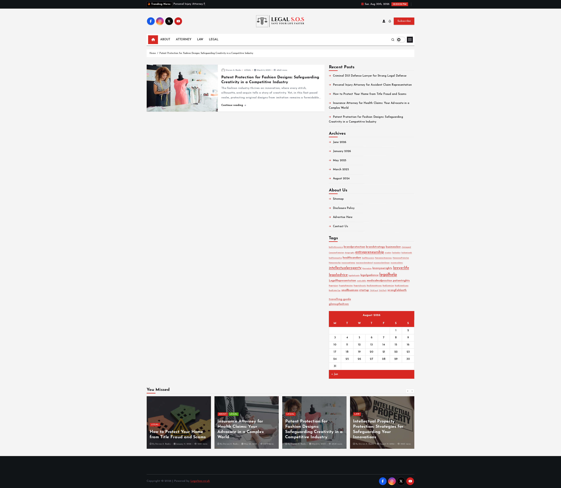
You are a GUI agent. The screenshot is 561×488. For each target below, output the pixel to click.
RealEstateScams (401, 286)
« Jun (334, 374)
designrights (349, 253)
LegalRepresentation (342, 280)
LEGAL (213, 39)
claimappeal (406, 247)
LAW (200, 39)
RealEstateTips (335, 290)
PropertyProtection (346, 286)
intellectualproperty (345, 268)
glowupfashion (339, 304)
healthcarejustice (335, 258)
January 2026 (342, 151)
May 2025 (339, 160)
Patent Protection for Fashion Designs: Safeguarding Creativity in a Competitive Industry (206, 53)
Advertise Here (343, 217)
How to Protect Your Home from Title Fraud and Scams (369, 94)
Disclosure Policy (344, 208)
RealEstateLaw (388, 286)
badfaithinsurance (336, 247)
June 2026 (339, 142)
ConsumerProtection (336, 253)
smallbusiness (350, 290)
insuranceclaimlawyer (382, 263)
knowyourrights (382, 268)
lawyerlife (401, 268)
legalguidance (370, 275)
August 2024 (341, 178)
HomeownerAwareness (383, 258)
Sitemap (338, 199)
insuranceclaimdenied (364, 263)
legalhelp (388, 275)
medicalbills (361, 281)
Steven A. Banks (233, 70)
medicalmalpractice (379, 280)
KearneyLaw (367, 268)
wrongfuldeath (397, 290)
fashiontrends (406, 253)
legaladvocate (354, 275)
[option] (179, 422)
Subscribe (404, 21)
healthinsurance (368, 258)
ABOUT (165, 39)
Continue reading (232, 105)
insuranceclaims (397, 263)
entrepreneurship (369, 252)
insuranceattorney (348, 263)
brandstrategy (375, 247)
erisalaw (388, 253)
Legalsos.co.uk (200, 481)
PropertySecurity (360, 286)
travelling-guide (340, 299)
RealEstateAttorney (374, 286)
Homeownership (335, 263)
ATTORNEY (184, 39)
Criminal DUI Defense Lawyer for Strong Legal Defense (369, 76)
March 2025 (341, 169)
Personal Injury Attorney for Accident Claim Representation (372, 85)
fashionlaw (396, 253)
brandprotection (354, 247)
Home (152, 53)
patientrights (401, 280)
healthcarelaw (352, 257)
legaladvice (338, 275)
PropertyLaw (333, 286)
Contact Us (340, 226)
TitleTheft (383, 290)
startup (364, 290)
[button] (408, 391)
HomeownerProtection (401, 258)
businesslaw (393, 247)
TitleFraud (374, 290)
